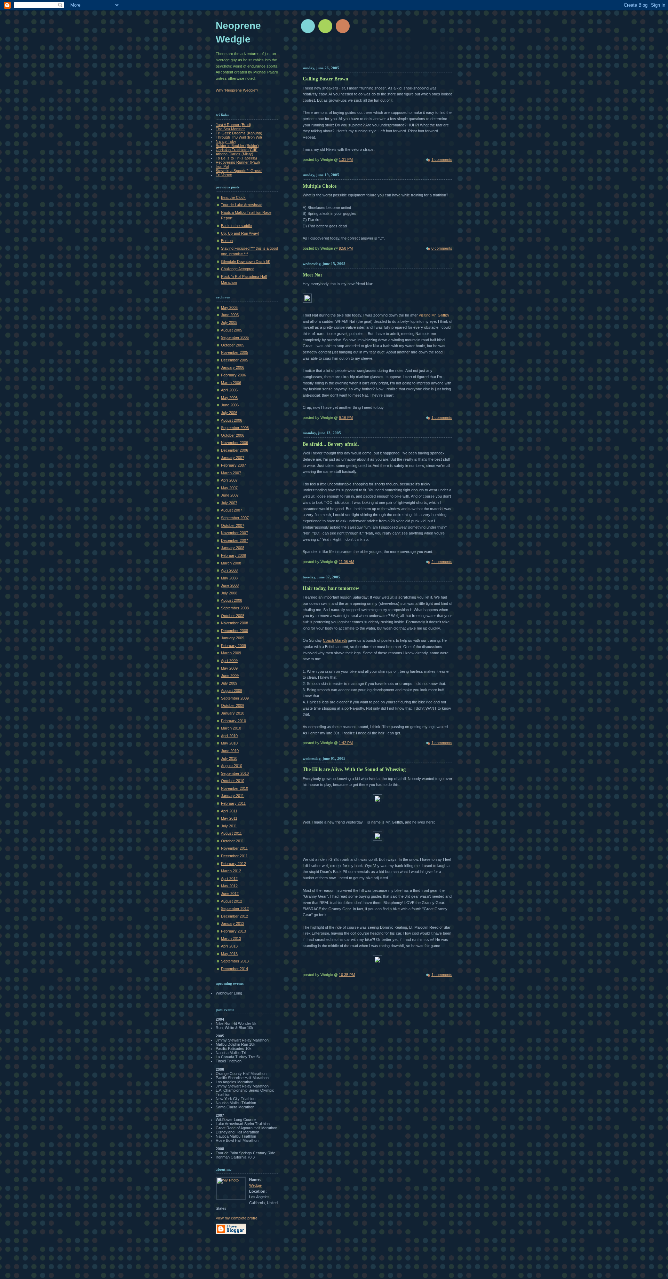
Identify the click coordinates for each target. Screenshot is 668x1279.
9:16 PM (346, 417)
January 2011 (232, 796)
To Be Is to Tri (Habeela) (236, 158)
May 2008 (229, 578)
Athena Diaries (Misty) (234, 154)
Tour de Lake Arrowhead (241, 205)
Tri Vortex (224, 175)
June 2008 (230, 585)
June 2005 (230, 315)
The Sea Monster (230, 129)
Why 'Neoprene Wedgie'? (237, 90)
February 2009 (233, 646)
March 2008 (231, 563)
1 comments (441, 159)
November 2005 (234, 352)
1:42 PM (346, 743)
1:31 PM (346, 159)
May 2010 (229, 743)
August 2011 (231, 833)
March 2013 (231, 938)
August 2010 (231, 766)
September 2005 (235, 337)
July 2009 (229, 683)
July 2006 (229, 413)
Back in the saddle (236, 226)
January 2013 (232, 923)
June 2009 (230, 675)
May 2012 (229, 886)
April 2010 (229, 736)
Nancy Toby (226, 141)
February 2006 (233, 375)
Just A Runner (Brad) (233, 125)
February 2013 (233, 931)
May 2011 (229, 818)
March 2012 (231, 871)
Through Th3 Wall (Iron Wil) (239, 137)
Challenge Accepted (237, 269)
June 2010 (230, 751)
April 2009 (229, 660)
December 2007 (234, 540)
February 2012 (233, 863)
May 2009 (229, 668)
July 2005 (229, 322)
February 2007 (233, 465)
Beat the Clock (233, 197)
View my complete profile (236, 1218)
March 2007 (231, 473)
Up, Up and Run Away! (240, 233)
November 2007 (234, 533)
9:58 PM (346, 248)
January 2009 (232, 638)
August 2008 (231, 600)
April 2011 (229, 811)
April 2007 (229, 480)
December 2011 (234, 856)
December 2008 (234, 631)
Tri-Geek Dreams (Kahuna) (239, 133)
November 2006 (234, 442)
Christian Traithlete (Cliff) (236, 150)
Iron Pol (222, 166)
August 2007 (231, 510)
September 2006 (235, 428)
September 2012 (235, 908)
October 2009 (232, 705)
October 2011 (232, 841)
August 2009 (231, 690)
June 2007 (230, 495)
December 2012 (234, 916)
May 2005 (229, 307)
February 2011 (233, 803)
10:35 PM (347, 975)
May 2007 (229, 488)
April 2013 (229, 946)
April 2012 (229, 878)
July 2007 (229, 503)
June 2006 (230, 405)
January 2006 (232, 367)
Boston (227, 241)
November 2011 (234, 848)
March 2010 (231, 728)
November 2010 (234, 788)
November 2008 (234, 623)
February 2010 (233, 721)
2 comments (441, 562)
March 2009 (231, 653)
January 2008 (232, 548)
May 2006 (229, 398)
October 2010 (232, 781)
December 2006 (234, 450)
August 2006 (231, 420)
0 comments (441, 248)
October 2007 (232, 525)
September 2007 (235, 518)
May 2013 (229, 954)
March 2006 (231, 383)
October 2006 (232, 435)
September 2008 (235, 608)
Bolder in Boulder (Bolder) (237, 145)
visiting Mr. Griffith (434, 315)
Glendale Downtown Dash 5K (245, 261)
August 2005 (231, 330)
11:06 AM (346, 562)
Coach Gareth (335, 640)
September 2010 (235, 773)
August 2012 (231, 901)
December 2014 (234, 969)
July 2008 (229, 593)
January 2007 (232, 457)
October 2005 (232, 345)
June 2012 (230, 893)
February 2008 (233, 555)
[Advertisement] (385, 52)
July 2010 (229, 758)
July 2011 (229, 826)
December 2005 (234, 360)
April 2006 (229, 390)
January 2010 (232, 713)
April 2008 (229, 570)
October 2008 (232, 616)
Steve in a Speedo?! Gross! (239, 171)
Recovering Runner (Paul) (238, 162)
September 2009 (235, 698)
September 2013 (235, 961)
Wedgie (255, 1185)
